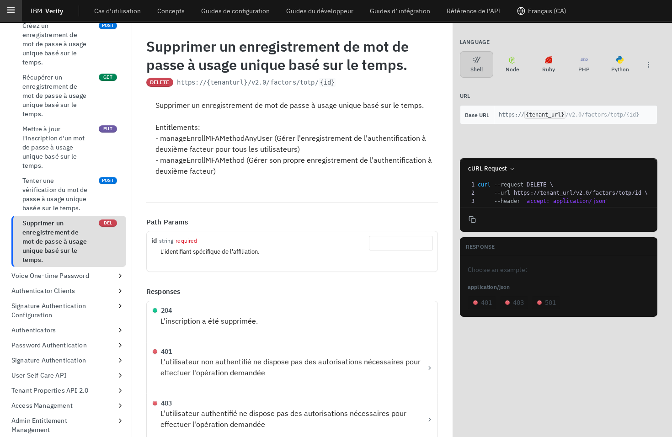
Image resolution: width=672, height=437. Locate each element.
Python (620, 69)
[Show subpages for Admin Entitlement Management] (120, 420)
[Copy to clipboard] (345, 83)
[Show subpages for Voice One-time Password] (120, 275)
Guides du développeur (319, 11)
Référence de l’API (474, 11)
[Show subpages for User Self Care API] (120, 375)
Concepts (171, 11)
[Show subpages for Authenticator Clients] (120, 290)
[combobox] (401, 243)
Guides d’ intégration (400, 11)
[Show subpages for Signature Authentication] (120, 360)
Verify (46, 11)
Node (512, 69)
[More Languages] (648, 64)
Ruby (548, 69)
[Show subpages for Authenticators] (120, 330)
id (154, 240)
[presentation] (566, 193)
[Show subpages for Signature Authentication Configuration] (120, 305)
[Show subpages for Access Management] (120, 405)
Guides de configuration (235, 11)
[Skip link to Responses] (140, 292)
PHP (584, 69)
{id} (327, 82)
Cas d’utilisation (117, 11)
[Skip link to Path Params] (140, 222)
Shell (476, 69)
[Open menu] (11, 11)
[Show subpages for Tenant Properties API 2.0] (120, 390)
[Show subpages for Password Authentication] (120, 345)
